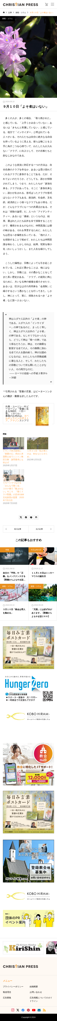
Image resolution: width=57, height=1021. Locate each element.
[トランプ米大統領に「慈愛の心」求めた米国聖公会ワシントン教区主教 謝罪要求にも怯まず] (13, 443)
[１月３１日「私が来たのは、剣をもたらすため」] (37, 443)
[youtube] (33, 1010)
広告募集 (7, 997)
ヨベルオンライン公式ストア (17, 418)
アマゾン (14, 420)
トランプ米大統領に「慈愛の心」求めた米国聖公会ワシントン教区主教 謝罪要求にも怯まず (13, 457)
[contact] (39, 1010)
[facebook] (23, 1010)
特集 (7, 550)
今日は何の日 (36, 550)
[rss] (44, 1010)
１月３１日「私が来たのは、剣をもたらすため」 (37, 454)
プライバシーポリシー (13, 986)
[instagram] (12, 1010)
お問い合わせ (36, 992)
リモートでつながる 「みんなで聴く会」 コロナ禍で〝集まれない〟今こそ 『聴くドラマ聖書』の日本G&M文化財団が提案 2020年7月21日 (13, 491)
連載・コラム (7, 19)
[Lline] (31, 517)
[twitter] (18, 1010)
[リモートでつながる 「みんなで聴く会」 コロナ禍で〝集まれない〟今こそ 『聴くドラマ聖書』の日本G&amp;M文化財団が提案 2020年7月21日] (13, 475)
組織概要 (34, 986)
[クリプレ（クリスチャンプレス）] (20, 4)
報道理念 (7, 992)
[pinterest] (28, 1010)
